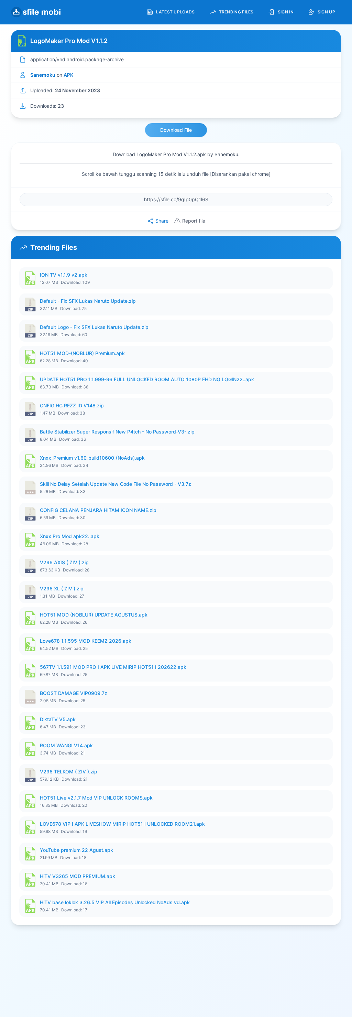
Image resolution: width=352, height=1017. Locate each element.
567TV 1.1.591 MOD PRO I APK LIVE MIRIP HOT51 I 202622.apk (113, 667)
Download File (176, 130)
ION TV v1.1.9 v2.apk (63, 275)
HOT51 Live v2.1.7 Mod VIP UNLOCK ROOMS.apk (96, 798)
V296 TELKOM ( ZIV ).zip (68, 771)
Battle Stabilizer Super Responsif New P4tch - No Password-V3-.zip (117, 432)
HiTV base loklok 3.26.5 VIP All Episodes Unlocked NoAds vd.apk (115, 902)
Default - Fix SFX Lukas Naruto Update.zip (88, 301)
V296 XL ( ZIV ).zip (62, 588)
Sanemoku (42, 75)
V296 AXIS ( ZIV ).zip (64, 562)
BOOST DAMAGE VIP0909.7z (73, 693)
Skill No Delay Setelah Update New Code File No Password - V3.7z (115, 484)
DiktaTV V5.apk (58, 719)
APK (68, 75)
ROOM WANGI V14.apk (66, 745)
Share (161, 221)
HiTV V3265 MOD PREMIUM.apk (77, 876)
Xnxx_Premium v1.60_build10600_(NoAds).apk (92, 458)
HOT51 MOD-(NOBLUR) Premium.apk (82, 353)
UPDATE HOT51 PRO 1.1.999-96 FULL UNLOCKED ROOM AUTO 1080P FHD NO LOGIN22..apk (147, 379)
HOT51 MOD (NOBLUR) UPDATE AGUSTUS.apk (93, 615)
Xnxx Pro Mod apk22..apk (69, 536)
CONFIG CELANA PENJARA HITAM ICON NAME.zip (98, 510)
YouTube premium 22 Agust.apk (76, 850)
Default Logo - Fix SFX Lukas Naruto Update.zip (94, 327)
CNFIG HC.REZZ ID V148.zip (72, 405)
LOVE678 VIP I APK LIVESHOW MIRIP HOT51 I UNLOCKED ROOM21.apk (122, 824)
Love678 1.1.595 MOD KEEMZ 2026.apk (85, 641)
